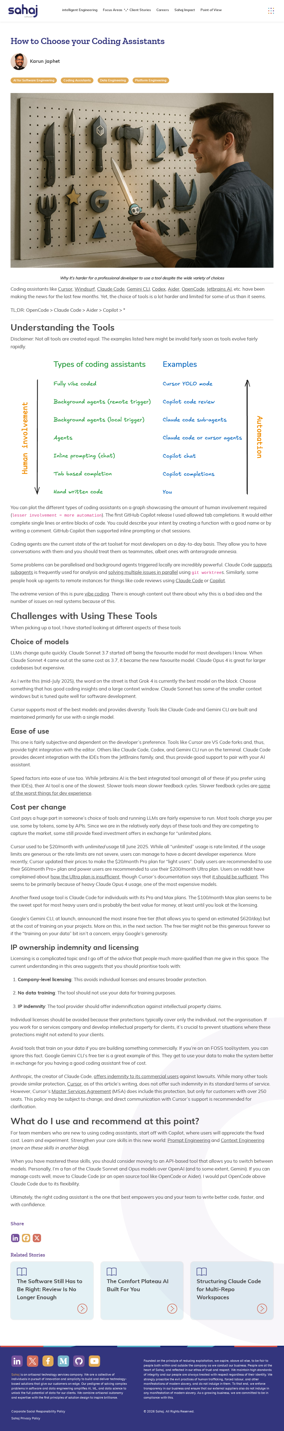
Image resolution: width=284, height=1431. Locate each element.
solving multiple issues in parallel (143, 572)
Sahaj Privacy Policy (25, 1418)
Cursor (65, 289)
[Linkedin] (16, 1238)
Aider (173, 289)
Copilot (217, 580)
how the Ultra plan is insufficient (85, 877)
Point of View (211, 10)
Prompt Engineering (189, 1140)
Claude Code (111, 289)
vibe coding (97, 594)
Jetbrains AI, (220, 289)
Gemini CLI (138, 289)
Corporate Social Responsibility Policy (38, 1411)
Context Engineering (242, 1140)
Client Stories (140, 10)
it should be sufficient (235, 877)
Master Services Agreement (81, 1091)
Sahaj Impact (184, 10)
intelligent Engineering (79, 10)
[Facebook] (27, 1238)
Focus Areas (112, 10)
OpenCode (193, 289)
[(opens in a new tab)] (17, 1361)
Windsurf (85, 289)
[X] (37, 1238)
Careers (162, 10)
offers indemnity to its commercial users (136, 1076)
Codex (159, 289)
